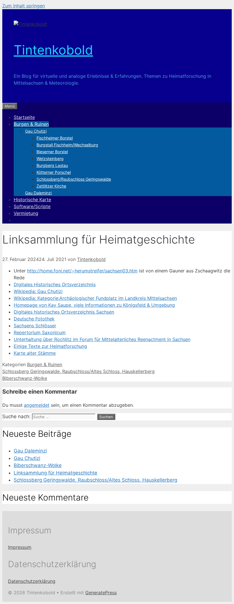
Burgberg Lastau (52, 165)
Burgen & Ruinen (31, 124)
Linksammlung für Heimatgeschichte (55, 473)
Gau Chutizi (36, 131)
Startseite (24, 117)
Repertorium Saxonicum (40, 332)
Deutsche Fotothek (34, 319)
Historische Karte (32, 199)
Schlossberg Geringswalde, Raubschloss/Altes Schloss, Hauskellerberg (78, 371)
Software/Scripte (32, 206)
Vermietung (26, 213)
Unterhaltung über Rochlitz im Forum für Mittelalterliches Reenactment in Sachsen (102, 339)
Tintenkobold (53, 50)
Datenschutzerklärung (31, 581)
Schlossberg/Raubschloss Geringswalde (74, 179)
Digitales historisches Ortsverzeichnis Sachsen (64, 312)
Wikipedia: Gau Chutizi (38, 291)
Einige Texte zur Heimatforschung (50, 346)
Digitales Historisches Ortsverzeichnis (55, 284)
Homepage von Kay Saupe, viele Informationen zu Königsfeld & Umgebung (94, 305)
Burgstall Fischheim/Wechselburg (67, 144)
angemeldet (36, 405)
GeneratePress (101, 592)
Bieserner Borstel (52, 151)
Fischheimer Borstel (55, 137)
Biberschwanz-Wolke (24, 378)
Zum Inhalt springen (23, 6)
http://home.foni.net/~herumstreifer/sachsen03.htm (82, 271)
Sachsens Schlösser (35, 325)
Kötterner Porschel (54, 172)
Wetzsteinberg (50, 158)
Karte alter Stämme (35, 353)
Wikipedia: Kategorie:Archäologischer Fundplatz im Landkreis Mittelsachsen (95, 298)
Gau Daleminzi (38, 192)
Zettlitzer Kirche (51, 186)
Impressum (19, 547)
